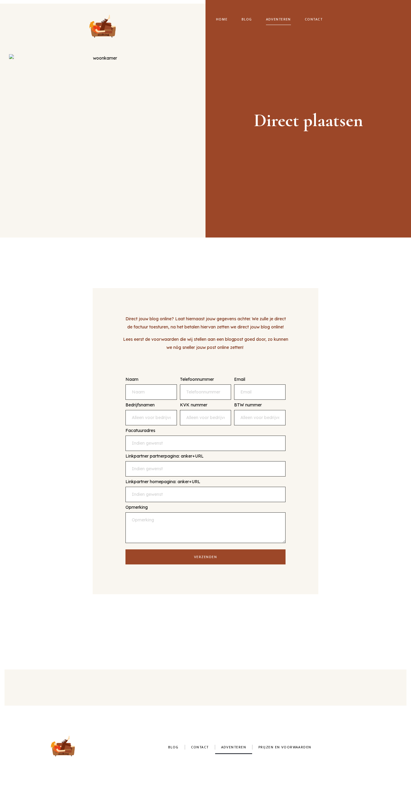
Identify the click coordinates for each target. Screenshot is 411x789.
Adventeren (278, 19)
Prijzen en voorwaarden (284, 747)
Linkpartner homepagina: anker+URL (162, 482)
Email (239, 379)
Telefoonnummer (197, 379)
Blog (247, 19)
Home (222, 19)
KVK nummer (193, 405)
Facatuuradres (140, 430)
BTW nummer (248, 405)
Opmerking (136, 507)
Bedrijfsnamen (140, 405)
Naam (131, 379)
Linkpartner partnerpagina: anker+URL (164, 456)
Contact (314, 19)
